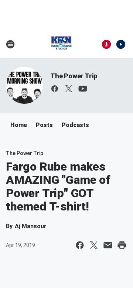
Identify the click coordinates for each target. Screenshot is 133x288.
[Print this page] (122, 245)
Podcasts (75, 124)
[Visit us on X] (68, 88)
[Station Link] (61, 44)
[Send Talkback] (106, 44)
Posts (44, 124)
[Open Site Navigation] (10, 44)
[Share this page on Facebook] (80, 245)
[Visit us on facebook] (54, 88)
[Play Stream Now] (120, 44)
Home (18, 124)
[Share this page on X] (94, 245)
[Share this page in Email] (108, 245)
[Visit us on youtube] (82, 88)
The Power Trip (73, 76)
